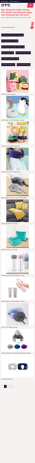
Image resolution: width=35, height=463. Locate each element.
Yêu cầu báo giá (14, 1)
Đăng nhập (4, 1)
